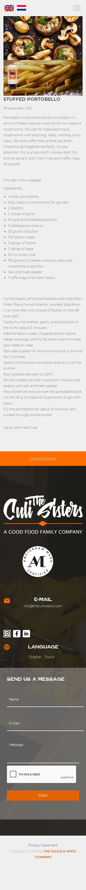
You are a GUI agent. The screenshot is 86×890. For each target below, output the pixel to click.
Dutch (49, 657)
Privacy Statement (43, 845)
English (35, 657)
